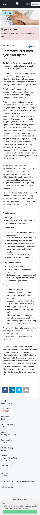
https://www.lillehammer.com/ (18, 204)
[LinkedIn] (12, 390)
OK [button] (20, 512)
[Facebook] (5, 390)
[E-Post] (26, 390)
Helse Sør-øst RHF (7, 403)
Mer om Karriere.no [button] (20, 499)
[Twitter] (19, 390)
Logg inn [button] (35, 4)
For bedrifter (25, 4)
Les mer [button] (25, 509)
